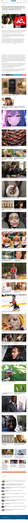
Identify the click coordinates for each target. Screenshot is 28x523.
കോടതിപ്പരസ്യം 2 (4, 475)
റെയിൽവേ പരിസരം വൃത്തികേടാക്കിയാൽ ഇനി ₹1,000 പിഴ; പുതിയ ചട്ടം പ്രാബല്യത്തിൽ (14, 491)
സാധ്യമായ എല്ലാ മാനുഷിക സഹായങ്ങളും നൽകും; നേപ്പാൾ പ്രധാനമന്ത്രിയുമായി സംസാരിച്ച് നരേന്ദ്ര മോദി (15, 487)
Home (2, 4)
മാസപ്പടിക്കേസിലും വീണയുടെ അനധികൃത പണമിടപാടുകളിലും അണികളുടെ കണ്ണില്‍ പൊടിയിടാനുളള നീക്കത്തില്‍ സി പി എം (7, 456)
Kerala (10, 2)
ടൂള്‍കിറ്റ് (6, 72)
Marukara (17, 2)
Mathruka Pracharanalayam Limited (5, 517)
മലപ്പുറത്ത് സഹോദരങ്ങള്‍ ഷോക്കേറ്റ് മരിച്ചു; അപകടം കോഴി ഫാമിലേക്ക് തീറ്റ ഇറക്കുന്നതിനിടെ (14, 497)
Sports (24, 2)
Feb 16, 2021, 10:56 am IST (11, 12)
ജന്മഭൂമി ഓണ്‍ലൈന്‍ (6, 12)
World (14, 2)
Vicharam (21, 2)
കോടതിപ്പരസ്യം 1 (4, 473)
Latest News (3, 2)
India (12, 2)
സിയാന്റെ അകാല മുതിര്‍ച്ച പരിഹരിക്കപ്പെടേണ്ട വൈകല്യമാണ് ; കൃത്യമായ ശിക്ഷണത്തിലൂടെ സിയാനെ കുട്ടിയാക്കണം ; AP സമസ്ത (22, 466)
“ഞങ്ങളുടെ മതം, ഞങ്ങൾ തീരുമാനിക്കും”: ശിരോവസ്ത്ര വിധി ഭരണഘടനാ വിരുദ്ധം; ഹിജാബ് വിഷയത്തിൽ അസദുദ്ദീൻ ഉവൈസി (15, 500)
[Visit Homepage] (13, 1)
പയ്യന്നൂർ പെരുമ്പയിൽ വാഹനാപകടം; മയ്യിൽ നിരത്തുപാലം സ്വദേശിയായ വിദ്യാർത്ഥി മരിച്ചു (15, 506)
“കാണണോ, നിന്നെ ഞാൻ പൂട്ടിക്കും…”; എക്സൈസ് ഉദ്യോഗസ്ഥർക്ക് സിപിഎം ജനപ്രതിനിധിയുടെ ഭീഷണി (13, 465)
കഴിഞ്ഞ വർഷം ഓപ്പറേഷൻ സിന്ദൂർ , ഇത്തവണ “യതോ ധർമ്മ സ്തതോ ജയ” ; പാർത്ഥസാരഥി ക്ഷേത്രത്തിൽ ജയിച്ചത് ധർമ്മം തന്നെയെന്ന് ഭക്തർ (14, 484)
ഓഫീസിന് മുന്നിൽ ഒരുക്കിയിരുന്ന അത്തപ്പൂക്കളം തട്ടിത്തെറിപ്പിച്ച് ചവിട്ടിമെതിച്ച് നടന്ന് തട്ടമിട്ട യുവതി (15, 481)
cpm (3, 72)
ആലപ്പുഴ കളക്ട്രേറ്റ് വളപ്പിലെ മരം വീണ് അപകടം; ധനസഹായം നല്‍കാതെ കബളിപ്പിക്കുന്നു (14, 503)
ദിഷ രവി (8, 72)
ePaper (7, 2)
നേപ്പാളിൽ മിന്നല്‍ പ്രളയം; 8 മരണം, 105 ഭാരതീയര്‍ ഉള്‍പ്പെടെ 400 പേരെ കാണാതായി (15, 493)
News (4, 4)
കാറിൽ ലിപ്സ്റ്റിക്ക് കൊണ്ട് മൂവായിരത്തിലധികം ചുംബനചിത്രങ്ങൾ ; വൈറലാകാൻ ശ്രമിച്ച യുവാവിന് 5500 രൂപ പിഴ (15, 510)
